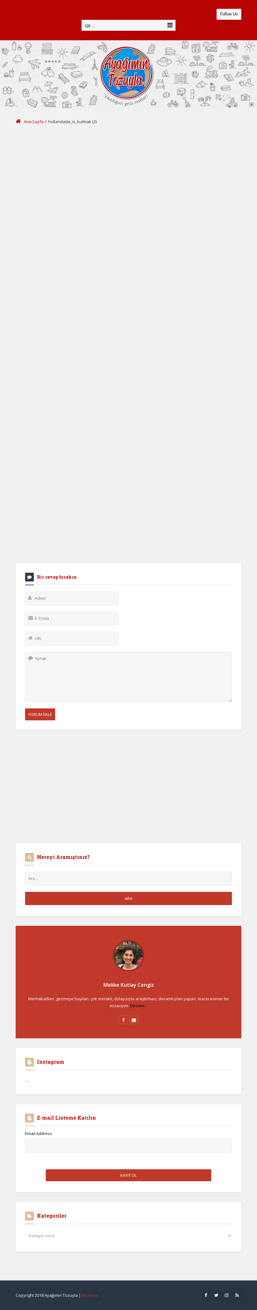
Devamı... (138, 1005)
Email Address (38, 1133)
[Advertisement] (128, 179)
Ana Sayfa (34, 121)
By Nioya (90, 1295)
